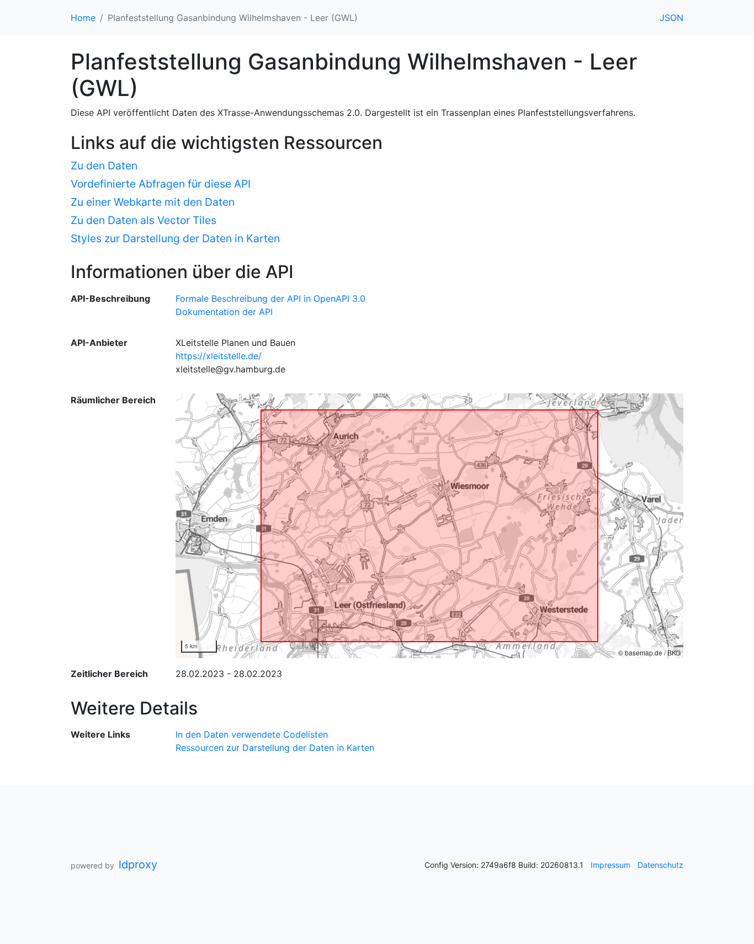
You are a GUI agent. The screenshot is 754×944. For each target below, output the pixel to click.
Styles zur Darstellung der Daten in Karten (175, 238)
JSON (671, 17)
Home (83, 17)
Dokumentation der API (224, 311)
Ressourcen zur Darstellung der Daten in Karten (275, 747)
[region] (429, 525)
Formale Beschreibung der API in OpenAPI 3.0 (270, 298)
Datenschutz (660, 865)
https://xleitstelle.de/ (219, 355)
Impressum (610, 865)
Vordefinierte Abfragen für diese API (161, 183)
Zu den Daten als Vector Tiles (143, 220)
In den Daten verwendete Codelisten (252, 734)
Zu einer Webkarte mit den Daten (153, 202)
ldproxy (138, 864)
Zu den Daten (104, 165)
